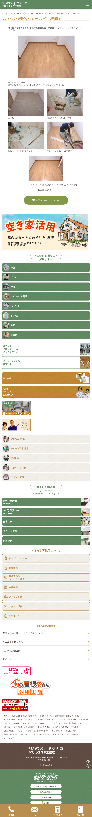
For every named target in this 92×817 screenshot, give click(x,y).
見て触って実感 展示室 (47, 719)
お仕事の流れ (8, 730)
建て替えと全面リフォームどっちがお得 (19, 719)
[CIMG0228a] (26, 114)
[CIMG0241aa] (46, 78)
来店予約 (24, 734)
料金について (57, 730)
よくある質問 (71, 730)
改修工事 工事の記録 (34, 13)
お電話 (11, 815)
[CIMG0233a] (26, 147)
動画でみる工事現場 (11, 723)
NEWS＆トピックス (13, 641)
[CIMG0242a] (46, 181)
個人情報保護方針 (11, 650)
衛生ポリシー (58, 734)
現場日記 (26, 723)
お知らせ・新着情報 (60, 727)
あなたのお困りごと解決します (24, 716)
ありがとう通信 (44, 727)
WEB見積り (47, 792)
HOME (6, 716)
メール (34, 815)
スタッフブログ (54, 723)
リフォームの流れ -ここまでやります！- (23, 633)
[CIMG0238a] (65, 147)
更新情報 (74, 727)
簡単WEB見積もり (10, 734)
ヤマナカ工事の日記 (16, 13)
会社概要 (6, 727)
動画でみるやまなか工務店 (24, 727)
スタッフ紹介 (39, 723)
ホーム (4, 13)
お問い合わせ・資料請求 (40, 734)
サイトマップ (9, 659)
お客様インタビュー (68, 719)
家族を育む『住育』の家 (72, 723)
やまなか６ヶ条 (46, 716)
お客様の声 (83, 719)
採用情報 (47, 803)
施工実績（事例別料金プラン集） (67, 716)
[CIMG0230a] (65, 114)
